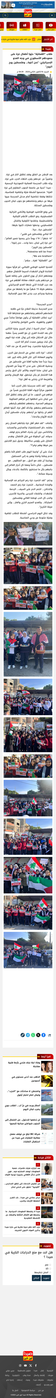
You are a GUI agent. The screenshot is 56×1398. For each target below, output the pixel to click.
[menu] (52, 15)
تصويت (46, 1278)
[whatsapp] (23, 1035)
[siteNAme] (28, 13)
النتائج (36, 1278)
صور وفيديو (48, 1384)
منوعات (50, 1375)
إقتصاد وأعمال (39, 1375)
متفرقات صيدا (38, 1380)
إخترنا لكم (10, 1380)
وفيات (28, 1380)
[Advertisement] (28, 133)
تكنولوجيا (16, 1375)
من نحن (41, 1390)
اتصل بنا (15, 1390)
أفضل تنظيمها (41, 1272)
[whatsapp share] (33, 1035)
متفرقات (50, 1380)
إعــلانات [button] (19, 1380)
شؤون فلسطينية (24, 1370)
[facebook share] (43, 1035)
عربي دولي (10, 1370)
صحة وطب (27, 1375)
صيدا (35, 1370)
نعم (46, 1265)
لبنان (42, 1370)
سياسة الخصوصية (28, 1390)
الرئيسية (50, 1370)
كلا (47, 1268)
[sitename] (28, 1356)
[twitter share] (38, 1035)
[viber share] (28, 1035)
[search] (5, 15)
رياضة (7, 1375)
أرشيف (38, 1384)
